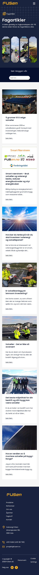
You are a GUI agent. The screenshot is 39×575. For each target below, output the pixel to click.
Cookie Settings (34, 560)
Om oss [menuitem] (9, 509)
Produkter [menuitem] (9, 502)
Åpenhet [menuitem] (9, 513)
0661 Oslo (9, 533)
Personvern (22, 560)
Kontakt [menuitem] (9, 520)
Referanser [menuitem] (10, 506)
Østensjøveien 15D (13, 530)
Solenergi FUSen (12, 527)
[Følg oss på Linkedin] (12, 567)
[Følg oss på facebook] (16, 567)
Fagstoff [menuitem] (9, 516)
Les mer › (9, 138)
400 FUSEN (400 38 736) (15, 542)
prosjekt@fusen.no (13, 547)
